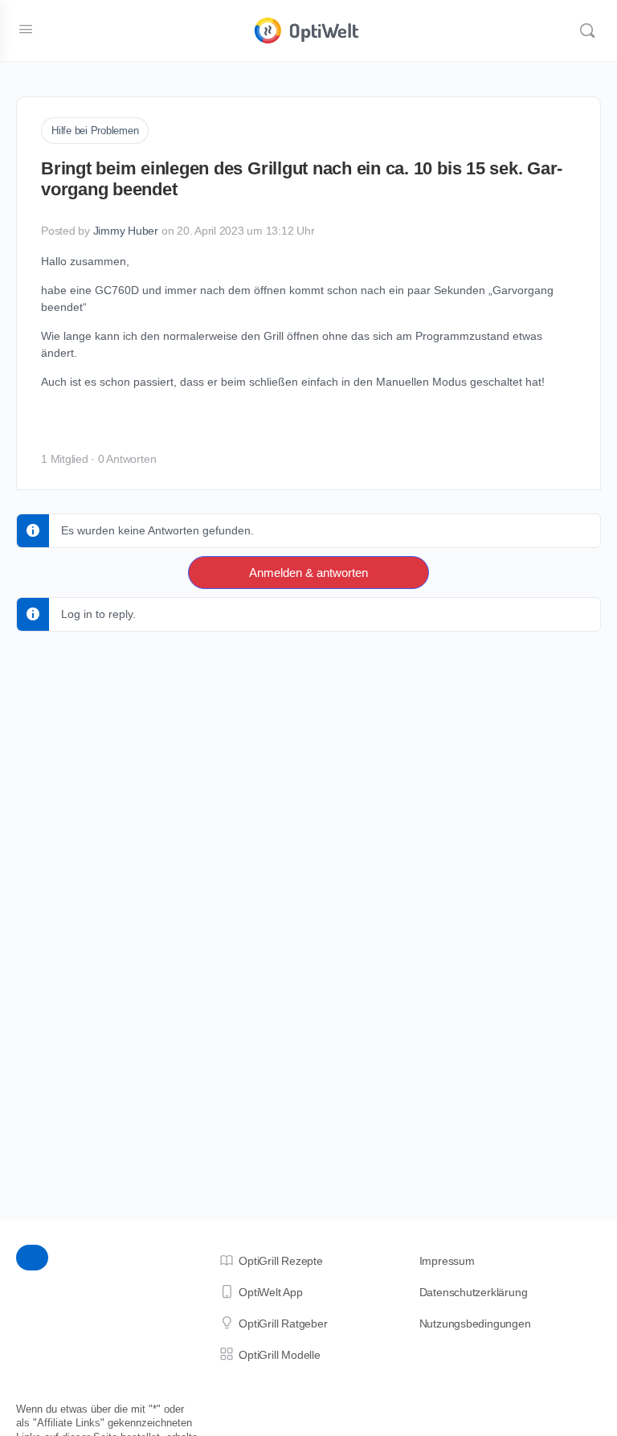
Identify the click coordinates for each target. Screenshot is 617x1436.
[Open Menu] (25, 29)
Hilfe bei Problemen (94, 131)
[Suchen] (587, 30)
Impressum (447, 1260)
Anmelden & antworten (308, 572)
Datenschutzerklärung (473, 1292)
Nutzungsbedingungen (475, 1323)
